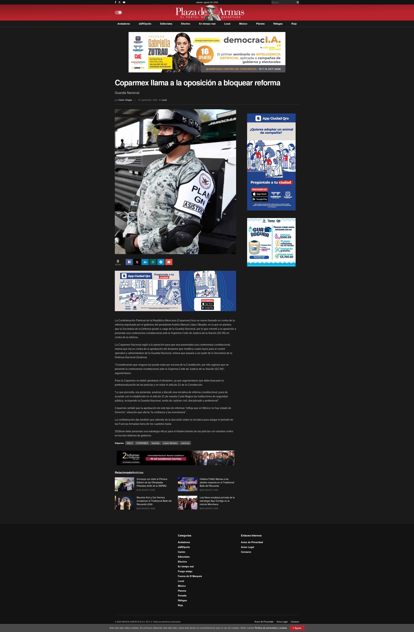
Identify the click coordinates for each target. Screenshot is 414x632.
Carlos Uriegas (125, 99)
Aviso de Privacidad (252, 542)
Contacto (246, 551)
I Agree (297, 627)
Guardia (155, 443)
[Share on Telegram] (160, 262)
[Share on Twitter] (137, 262)
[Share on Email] (168, 262)
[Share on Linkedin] (145, 262)
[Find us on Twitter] (119, 2)
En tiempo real (207, 23)
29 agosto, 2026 (146, 489)
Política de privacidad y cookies (271, 627)
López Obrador (170, 443)
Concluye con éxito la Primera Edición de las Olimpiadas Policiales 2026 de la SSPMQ (152, 482)
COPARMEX (142, 443)
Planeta (260, 23)
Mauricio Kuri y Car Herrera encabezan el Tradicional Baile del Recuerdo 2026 (154, 501)
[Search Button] (297, 2)
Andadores (123, 23)
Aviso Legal (247, 547)
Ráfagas (278, 23)
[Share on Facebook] (129, 262)
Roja (294, 23)
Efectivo (185, 23)
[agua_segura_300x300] (271, 241)
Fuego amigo (185, 571)
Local (227, 23)
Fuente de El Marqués (190, 576)
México (243, 23)
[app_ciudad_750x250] (175, 290)
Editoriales (166, 23)
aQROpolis (145, 23)
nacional (185, 443)
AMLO (130, 443)
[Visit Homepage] (210, 13)
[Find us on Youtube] (124, 2)
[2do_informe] (175, 457)
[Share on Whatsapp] (153, 262)
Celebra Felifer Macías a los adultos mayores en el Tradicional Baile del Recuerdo (217, 482)
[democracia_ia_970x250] (207, 52)
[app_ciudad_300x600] (271, 161)
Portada (182, 595)
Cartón (181, 551)
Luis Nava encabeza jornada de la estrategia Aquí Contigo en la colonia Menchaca (217, 501)
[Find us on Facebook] (115, 2)
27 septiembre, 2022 (147, 99)
